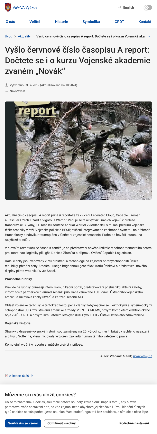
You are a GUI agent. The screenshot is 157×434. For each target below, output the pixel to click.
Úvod (8, 36)
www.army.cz (142, 356)
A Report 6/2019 (21, 376)
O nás (10, 21)
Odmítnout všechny (61, 423)
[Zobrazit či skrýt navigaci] (149, 36)
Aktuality (24, 36)
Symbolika (91, 21)
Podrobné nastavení (134, 423)
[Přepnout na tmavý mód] (148, 7)
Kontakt (145, 21)
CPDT (119, 21)
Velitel (34, 21)
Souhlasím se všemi (23, 423)
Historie (61, 21)
